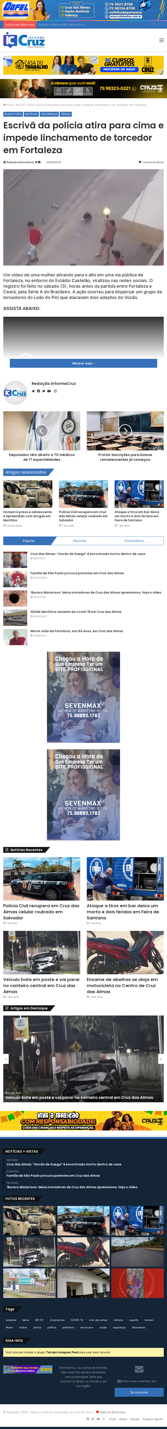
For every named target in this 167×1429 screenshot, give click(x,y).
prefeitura (68, 1327)
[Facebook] (39, 391)
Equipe (135, 1419)
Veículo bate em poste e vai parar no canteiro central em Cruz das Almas (41, 985)
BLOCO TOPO (25, 105)
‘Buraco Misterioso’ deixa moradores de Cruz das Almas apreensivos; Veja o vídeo (96, 592)
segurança (119, 1327)
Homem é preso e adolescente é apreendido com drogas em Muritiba (27, 516)
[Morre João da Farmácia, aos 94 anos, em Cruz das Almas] (15, 637)
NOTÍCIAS (31, 114)
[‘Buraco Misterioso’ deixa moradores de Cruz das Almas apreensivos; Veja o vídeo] (15, 598)
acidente (11, 1320)
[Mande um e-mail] (39, 162)
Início (10, 105)
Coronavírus (57, 1320)
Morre (9, 1327)
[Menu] (161, 42)
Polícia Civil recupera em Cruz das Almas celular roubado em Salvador (83, 516)
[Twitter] (44, 391)
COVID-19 (77, 1320)
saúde (103, 1327)
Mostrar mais (82, 363)
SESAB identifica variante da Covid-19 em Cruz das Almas (76, 612)
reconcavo (86, 1327)
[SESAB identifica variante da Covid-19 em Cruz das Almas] (15, 618)
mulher (23, 1327)
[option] (83, 1059)
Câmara (118, 1320)
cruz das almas (98, 1320)
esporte (133, 1320)
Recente (79, 541)
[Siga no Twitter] (36, 162)
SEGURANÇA (49, 114)
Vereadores (138, 1327)
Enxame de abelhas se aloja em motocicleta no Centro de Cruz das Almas (122, 985)
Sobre (123, 1419)
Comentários (134, 541)
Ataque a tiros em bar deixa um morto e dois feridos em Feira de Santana (88, 24)
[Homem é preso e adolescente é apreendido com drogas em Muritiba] (27, 494)
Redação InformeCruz (20, 162)
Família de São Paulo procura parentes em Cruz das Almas (77, 573)
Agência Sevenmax (112, 1412)
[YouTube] (50, 391)
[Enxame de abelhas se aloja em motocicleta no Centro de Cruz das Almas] (125, 952)
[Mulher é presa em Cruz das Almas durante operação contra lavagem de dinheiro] (83, 1283)
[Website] (34, 391)
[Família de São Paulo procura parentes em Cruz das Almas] (15, 579)
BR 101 (39, 1320)
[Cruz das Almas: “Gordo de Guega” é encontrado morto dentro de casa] (15, 560)
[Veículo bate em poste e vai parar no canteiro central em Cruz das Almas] (41, 952)
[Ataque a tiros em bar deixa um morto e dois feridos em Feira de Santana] (139, 494)
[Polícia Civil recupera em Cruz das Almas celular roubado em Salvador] (83, 494)
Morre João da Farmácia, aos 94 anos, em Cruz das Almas (76, 631)
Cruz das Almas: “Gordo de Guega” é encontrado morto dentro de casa (87, 554)
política (51, 1327)
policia (37, 1327)
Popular (29, 541)
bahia (25, 1320)
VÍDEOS (65, 114)
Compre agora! (153, 1419)
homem (148, 1320)
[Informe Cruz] (24, 40)
